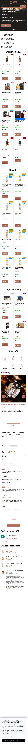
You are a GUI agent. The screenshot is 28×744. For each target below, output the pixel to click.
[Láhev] (7, 59)
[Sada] (7, 298)
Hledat (23, 6)
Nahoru (14, 519)
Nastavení (13, 736)
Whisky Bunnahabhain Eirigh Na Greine (13, 404)
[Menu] (2, 2)
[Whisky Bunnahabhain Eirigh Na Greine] (14, 388)
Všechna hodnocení (13, 525)
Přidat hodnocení (7, 464)
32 (16, 512)
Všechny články (13, 425)
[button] (3, 396)
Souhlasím (13, 740)
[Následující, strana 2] (13, 513)
